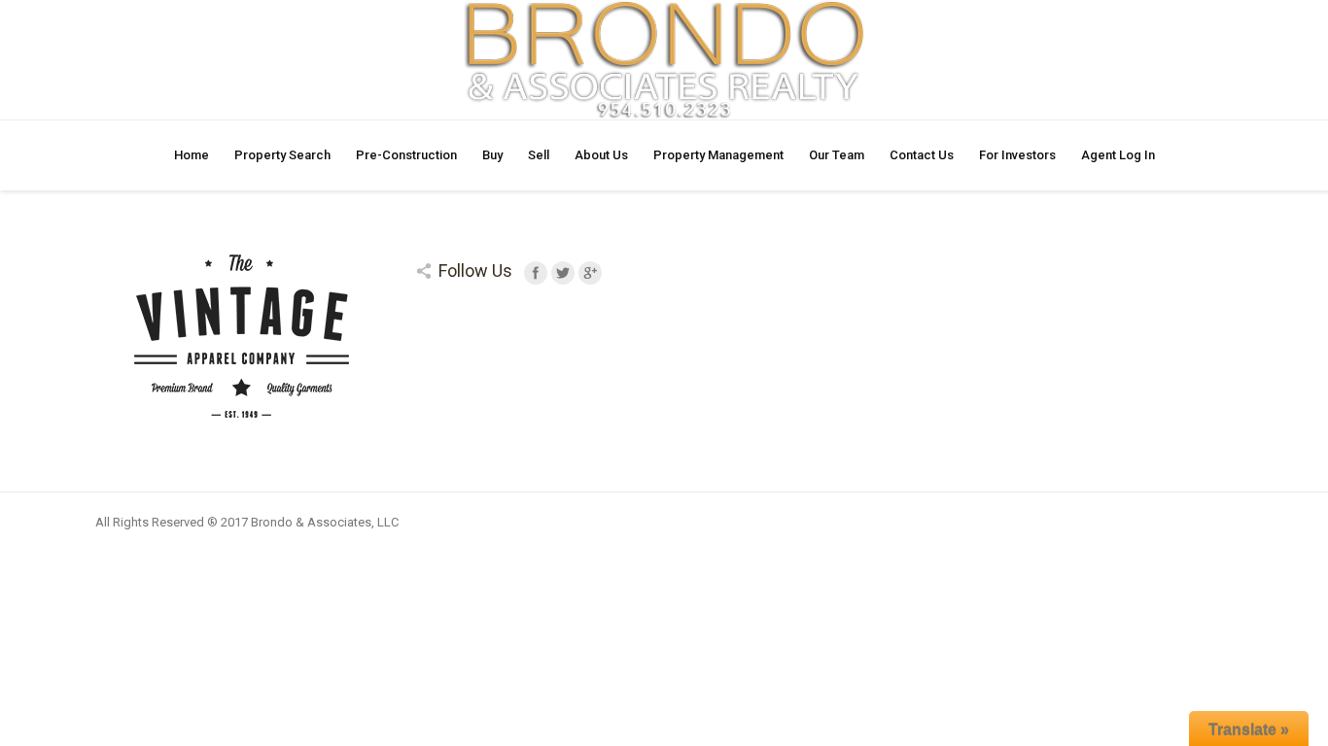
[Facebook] (535, 273)
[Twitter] (563, 273)
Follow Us (475, 270)
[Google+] (590, 273)
